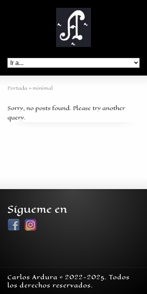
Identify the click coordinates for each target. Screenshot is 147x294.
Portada (17, 88)
